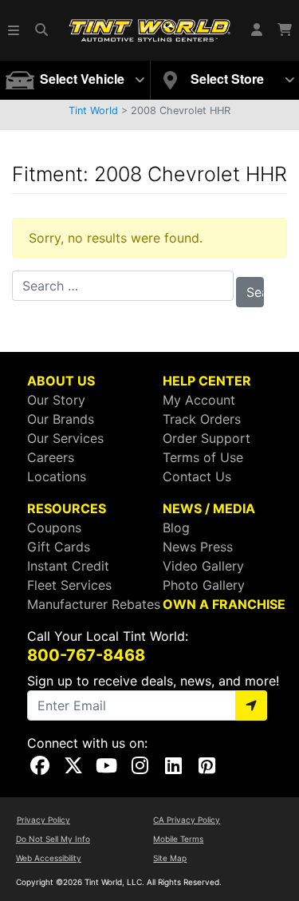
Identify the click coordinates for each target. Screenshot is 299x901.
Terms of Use (203, 457)
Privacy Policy (43, 819)
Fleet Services (69, 585)
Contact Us (197, 476)
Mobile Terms (178, 839)
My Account (199, 400)
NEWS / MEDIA (209, 508)
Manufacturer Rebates (93, 604)
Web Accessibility (48, 858)
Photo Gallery (204, 585)
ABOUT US (61, 381)
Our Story (56, 400)
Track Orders (202, 419)
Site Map (170, 858)
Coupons (54, 527)
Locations (56, 476)
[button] (14, 30)
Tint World (93, 111)
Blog (176, 527)
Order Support (206, 438)
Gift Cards (58, 547)
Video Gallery (203, 566)
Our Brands (60, 419)
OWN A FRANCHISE (224, 604)
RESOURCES (66, 508)
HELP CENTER (207, 381)
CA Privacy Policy (186, 819)
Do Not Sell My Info (53, 839)
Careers (50, 457)
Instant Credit (68, 566)
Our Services (65, 438)
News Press (198, 547)
